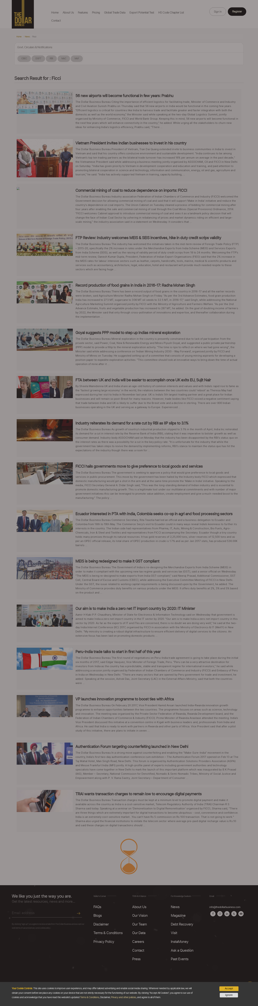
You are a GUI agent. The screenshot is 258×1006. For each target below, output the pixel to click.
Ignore (229, 995)
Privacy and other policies (123, 997)
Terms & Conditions (89, 997)
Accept (229, 988)
